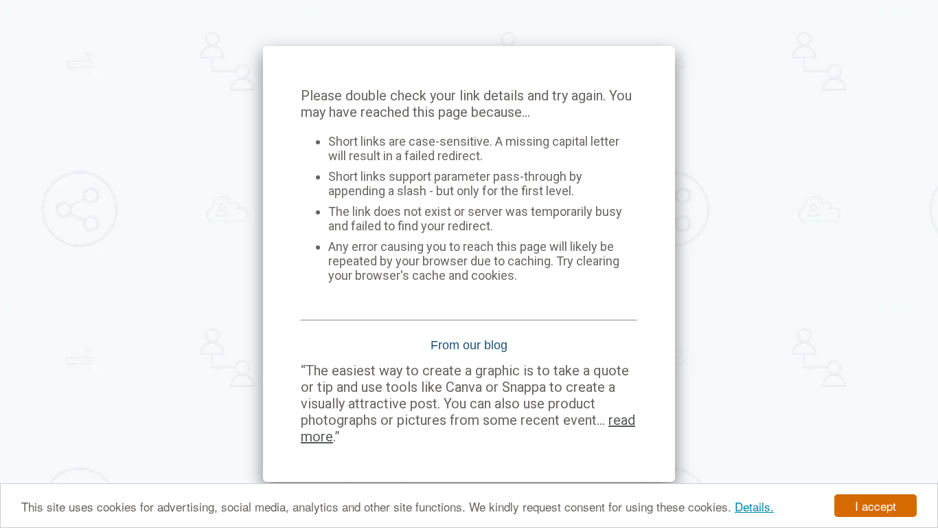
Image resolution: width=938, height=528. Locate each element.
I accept (875, 505)
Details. (754, 506)
